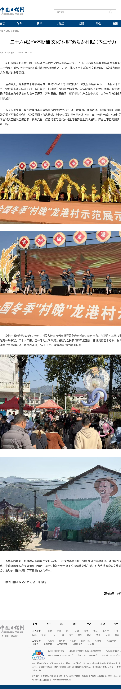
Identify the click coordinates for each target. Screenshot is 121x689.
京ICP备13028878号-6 (111, 656)
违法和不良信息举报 (56, 651)
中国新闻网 (62, 644)
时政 (19, 23)
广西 (62, 635)
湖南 (43, 635)
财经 (75, 624)
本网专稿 (14, 31)
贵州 (98, 635)
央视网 (98, 641)
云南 (108, 635)
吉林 (95, 631)
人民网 (51, 641)
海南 (71, 635)
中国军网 (48, 644)
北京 (50, 631)
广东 (53, 635)
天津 (59, 631)
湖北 (34, 635)
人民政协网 (77, 644)
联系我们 (14, 636)
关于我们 (5, 636)
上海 (116, 631)
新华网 (62, 641)
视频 (81, 23)
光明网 (35, 644)
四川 (89, 635)
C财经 (60, 23)
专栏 (98, 23)
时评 (48, 624)
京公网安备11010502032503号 (60, 656)
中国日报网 (4, 31)
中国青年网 (111, 641)
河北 (68, 631)
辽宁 (86, 631)
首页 (2, 23)
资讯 (39, 23)
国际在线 (85, 641)
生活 (89, 624)
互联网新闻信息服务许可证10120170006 (84, 651)
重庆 (80, 635)
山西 (77, 631)
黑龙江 (106, 631)
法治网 (91, 644)
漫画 (115, 23)
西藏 (117, 635)
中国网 (73, 641)
